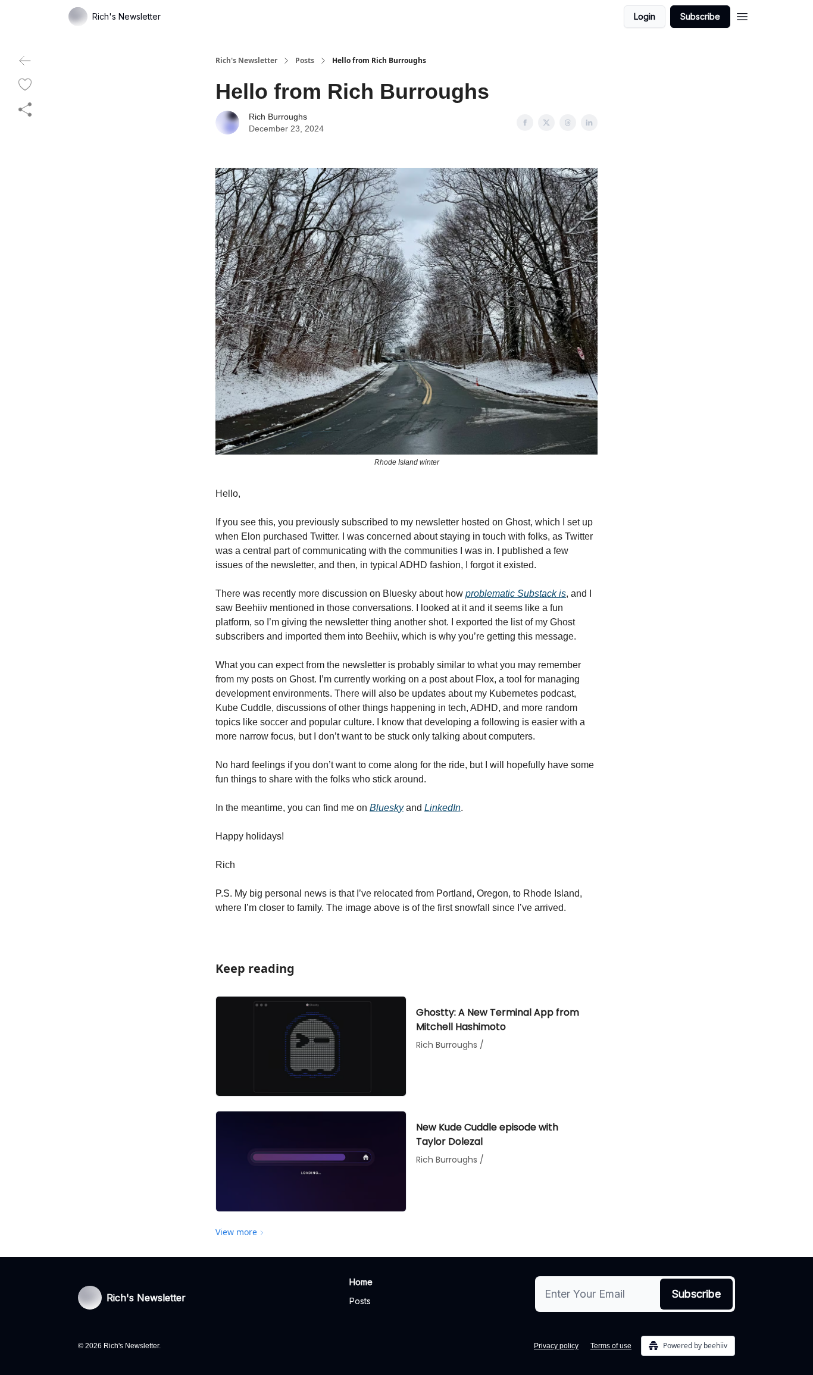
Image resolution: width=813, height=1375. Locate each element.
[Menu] (742, 15)
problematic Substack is (515, 593)
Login (644, 16)
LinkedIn (442, 808)
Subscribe (700, 16)
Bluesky (387, 808)
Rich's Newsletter (246, 60)
